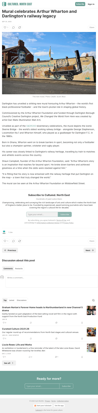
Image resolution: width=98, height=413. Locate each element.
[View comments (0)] (13, 27)
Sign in (91, 4)
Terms (53, 401)
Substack (38, 410)
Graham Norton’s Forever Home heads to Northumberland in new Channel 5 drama (42, 309)
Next (88, 250)
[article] (49, 315)
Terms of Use (61, 220)
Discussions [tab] (21, 300)
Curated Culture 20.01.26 (15, 329)
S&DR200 (31, 126)
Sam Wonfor (14, 335)
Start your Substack (44, 405)
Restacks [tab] (19, 268)
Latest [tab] (11, 300)
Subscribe (80, 4)
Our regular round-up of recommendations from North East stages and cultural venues (40, 332)
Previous (12, 250)
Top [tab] (5, 300)
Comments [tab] (8, 268)
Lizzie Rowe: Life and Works (17, 344)
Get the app (59, 405)
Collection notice (63, 401)
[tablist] (13, 268)
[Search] (93, 300)
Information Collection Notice (48, 223)
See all (7, 363)
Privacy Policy (68, 223)
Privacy (47, 401)
